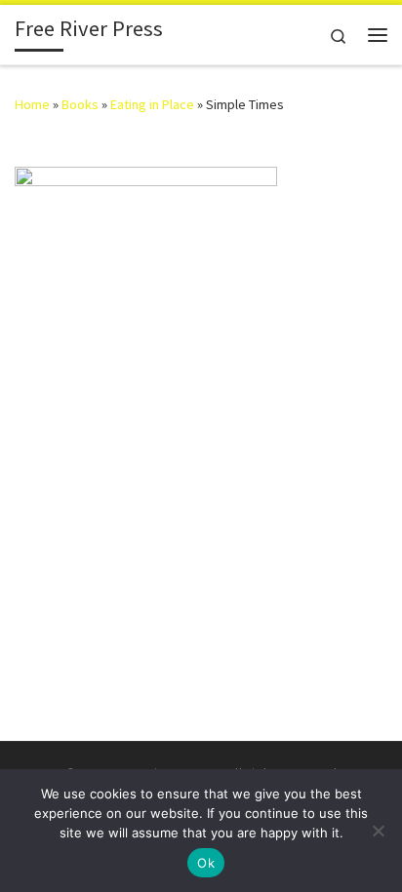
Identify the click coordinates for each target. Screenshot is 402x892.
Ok (206, 863)
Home (32, 104)
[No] (377, 830)
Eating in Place (152, 104)
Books (80, 104)
